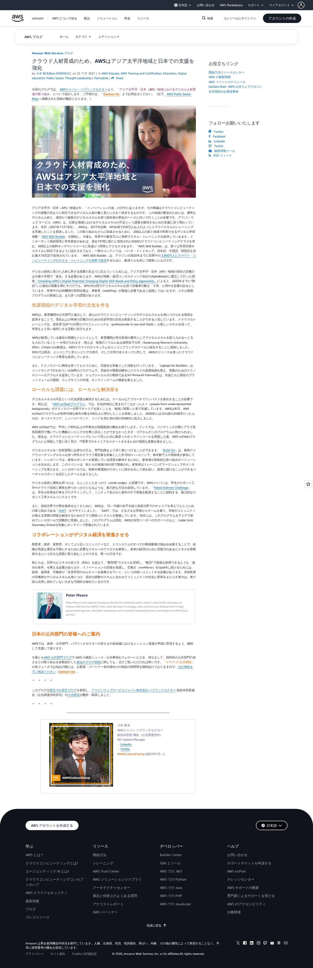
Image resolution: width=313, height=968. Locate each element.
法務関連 (234, 912)
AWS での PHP (171, 896)
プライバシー (34, 953)
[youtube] (272, 943)
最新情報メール (223, 151)
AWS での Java (171, 887)
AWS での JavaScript (175, 904)
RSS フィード (222, 155)
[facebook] (245, 943)
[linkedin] (251, 943)
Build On (169, 450)
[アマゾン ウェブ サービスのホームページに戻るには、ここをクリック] (17, 20)
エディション (107, 36)
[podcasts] (279, 943)
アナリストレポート (108, 904)
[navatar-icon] (301, 5)
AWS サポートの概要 (243, 887)
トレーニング (103, 863)
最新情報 (32, 901)
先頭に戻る (153, 925)
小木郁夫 (74, 695)
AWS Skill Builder (53, 236)
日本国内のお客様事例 (223, 91)
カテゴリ (81, 36)
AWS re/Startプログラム (69, 404)
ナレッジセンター (240, 879)
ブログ (31, 909)
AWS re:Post (236, 871)
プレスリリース (37, 917)
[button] (305, 5)
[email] (285, 943)
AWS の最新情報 (220, 77)
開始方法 (99, 855)
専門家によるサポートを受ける (251, 896)
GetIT (62, 510)
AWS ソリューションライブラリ (117, 879)
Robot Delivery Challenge (171, 487)
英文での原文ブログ (63, 690)
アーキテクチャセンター (111, 887)
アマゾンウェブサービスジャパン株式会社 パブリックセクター (134, 690)
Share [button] (119, 78)
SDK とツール (170, 863)
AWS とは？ (35, 855)
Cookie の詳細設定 (84, 953)
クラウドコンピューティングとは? (52, 863)
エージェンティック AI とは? (47, 871)
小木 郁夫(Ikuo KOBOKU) (52, 73)
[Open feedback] (308, 484)
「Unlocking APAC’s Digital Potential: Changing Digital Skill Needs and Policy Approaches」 (96, 281)
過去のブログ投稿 (89, 662)
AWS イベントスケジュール (227, 82)
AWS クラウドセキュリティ (46, 893)
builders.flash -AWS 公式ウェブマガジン (235, 86)
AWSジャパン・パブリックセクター (84, 89)
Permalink (101, 78)
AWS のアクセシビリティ (246, 904)
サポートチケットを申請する (249, 863)
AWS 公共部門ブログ (58, 657)
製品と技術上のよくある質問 (115, 896)
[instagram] (258, 943)
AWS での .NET (171, 871)
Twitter (125, 749)
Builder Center (171, 855)
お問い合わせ (237, 855)
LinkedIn (126, 744)
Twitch (217, 146)
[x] (238, 943)
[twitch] (265, 943)
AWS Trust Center (106, 871)
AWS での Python (173, 879)
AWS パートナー (105, 912)
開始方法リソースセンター (226, 72)
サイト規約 (57, 953)
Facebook (218, 136)
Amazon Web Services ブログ (52, 53)
